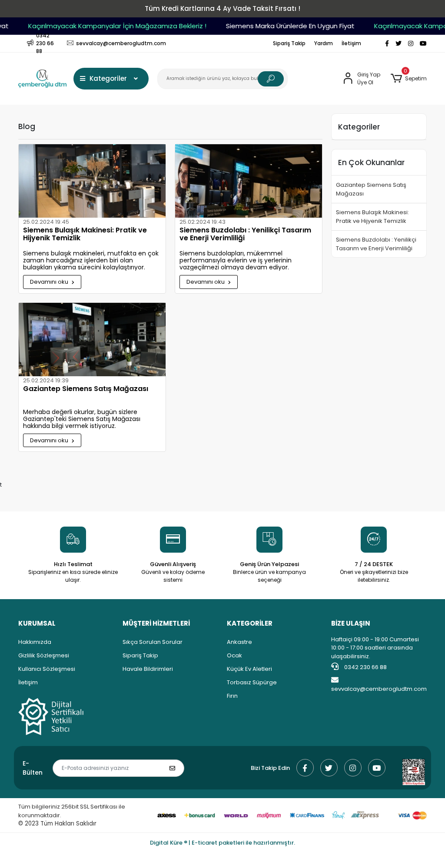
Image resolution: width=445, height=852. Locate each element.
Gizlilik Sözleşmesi (43, 655)
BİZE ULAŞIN (350, 623)
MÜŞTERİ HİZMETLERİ (156, 623)
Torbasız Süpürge (252, 682)
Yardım (323, 43)
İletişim (351, 43)
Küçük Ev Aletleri (249, 669)
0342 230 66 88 (365, 667)
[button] (409, 78)
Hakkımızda (34, 642)
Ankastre (239, 642)
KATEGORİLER (249, 623)
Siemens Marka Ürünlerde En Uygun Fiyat (284, 25)
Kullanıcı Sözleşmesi (46, 669)
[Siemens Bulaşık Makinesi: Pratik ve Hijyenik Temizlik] (92, 181)
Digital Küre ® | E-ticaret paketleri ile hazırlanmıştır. (222, 843)
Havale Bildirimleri (148, 669)
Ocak (234, 655)
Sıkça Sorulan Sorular (153, 642)
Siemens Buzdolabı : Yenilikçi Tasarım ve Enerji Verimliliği (245, 234)
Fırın (232, 696)
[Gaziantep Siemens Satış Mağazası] (92, 339)
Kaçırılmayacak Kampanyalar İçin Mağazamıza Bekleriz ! (111, 25)
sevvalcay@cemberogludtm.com (379, 689)
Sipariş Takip (289, 43)
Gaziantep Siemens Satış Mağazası (85, 389)
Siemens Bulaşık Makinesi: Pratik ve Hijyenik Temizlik (85, 234)
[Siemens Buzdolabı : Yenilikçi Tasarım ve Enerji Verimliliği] (248, 181)
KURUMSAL (37, 623)
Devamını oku (50, 282)
